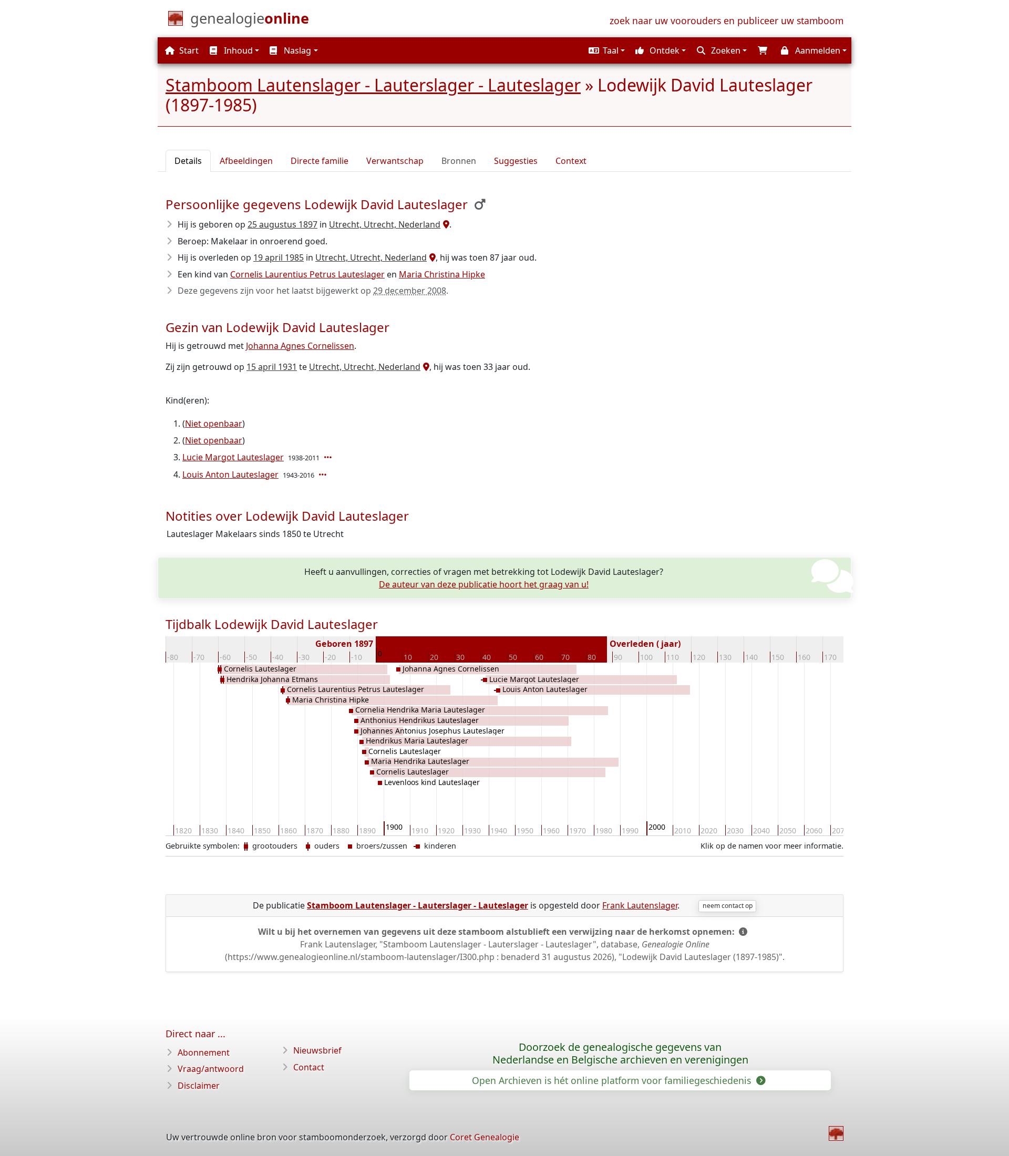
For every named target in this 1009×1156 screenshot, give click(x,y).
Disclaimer (199, 1085)
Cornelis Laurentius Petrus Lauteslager (307, 274)
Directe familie (319, 161)
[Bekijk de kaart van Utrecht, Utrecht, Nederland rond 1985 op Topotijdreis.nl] (431, 257)
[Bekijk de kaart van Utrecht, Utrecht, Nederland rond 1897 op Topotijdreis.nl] (444, 224)
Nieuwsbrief (317, 1050)
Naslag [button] (296, 50)
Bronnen (458, 161)
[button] (605, 50)
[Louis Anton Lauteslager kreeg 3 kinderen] (323, 474)
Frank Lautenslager (639, 905)
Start (188, 50)
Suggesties (516, 161)
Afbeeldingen (246, 161)
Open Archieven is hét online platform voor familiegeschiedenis (613, 1080)
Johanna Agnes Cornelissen (300, 346)
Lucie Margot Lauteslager (233, 457)
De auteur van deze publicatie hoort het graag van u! (484, 584)
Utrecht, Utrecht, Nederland (384, 224)
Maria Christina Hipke (442, 274)
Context (570, 161)
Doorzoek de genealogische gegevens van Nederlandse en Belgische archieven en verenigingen (620, 1053)
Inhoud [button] (237, 50)
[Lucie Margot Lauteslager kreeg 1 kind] (329, 457)
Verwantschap (395, 161)
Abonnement (204, 1052)
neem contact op (728, 905)
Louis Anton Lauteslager (230, 474)
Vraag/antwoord (211, 1069)
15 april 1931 (271, 367)
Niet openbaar (213, 423)
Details (188, 161)
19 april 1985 (278, 257)
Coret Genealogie (484, 1137)
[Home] (836, 1133)
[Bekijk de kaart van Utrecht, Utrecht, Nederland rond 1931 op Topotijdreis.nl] (424, 367)
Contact (308, 1067)
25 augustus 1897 (282, 224)
